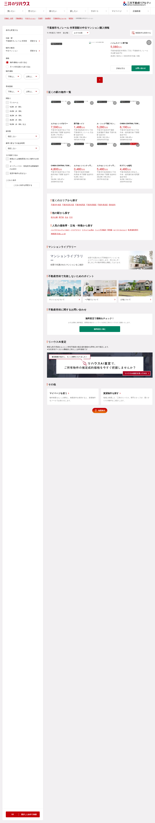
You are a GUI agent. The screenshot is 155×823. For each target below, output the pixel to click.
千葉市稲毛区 (80, 205)
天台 (66, 217)
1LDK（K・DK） (16, 107)
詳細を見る (120, 68)
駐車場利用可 (133, 230)
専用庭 (109, 230)
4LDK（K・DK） (16, 120)
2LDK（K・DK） (16, 111)
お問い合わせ (141, 68)
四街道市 (112, 205)
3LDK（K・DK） (16, 115)
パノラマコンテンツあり (60, 230)
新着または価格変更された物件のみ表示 (24, 160)
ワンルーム (14, 102)
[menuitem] (14, 11)
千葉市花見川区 (68, 205)
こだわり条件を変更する (22, 185)
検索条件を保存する (143, 33)
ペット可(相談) (100, 230)
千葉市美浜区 (102, 205)
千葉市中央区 (56, 205)
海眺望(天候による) (58, 234)
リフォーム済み (88, 230)
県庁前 (61, 217)
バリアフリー (76, 230)
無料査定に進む (100, 329)
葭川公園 (54, 217)
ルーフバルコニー (120, 230)
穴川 (71, 217)
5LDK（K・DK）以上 (18, 124)
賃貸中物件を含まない (18, 173)
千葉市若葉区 (91, 205)
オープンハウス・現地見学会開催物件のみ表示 (24, 167)
